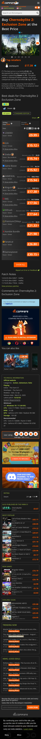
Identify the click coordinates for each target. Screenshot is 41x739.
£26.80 (33, 244)
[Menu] (38, 3)
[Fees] (30, 128)
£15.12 (33, 145)
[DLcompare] (20, 714)
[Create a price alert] (37, 43)
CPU (5, 408)
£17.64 (33, 214)
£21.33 (33, 225)
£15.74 (33, 159)
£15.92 (33, 170)
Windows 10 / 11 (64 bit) (16, 405)
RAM (5, 410)
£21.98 (33, 234)
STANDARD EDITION (21, 113)
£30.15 (33, 254)
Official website (10, 380)
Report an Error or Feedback (27, 270)
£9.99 (33, 135)
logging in (9, 304)
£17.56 (33, 203)
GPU (5, 413)
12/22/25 (17, 397)
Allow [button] (19, 735)
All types (6, 113)
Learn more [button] (28, 729)
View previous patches (10, 286)
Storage (7, 415)
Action (15, 383)
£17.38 (33, 192)
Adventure (23, 383)
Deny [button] (7, 735)
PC (7, 104)
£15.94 (33, 180)
